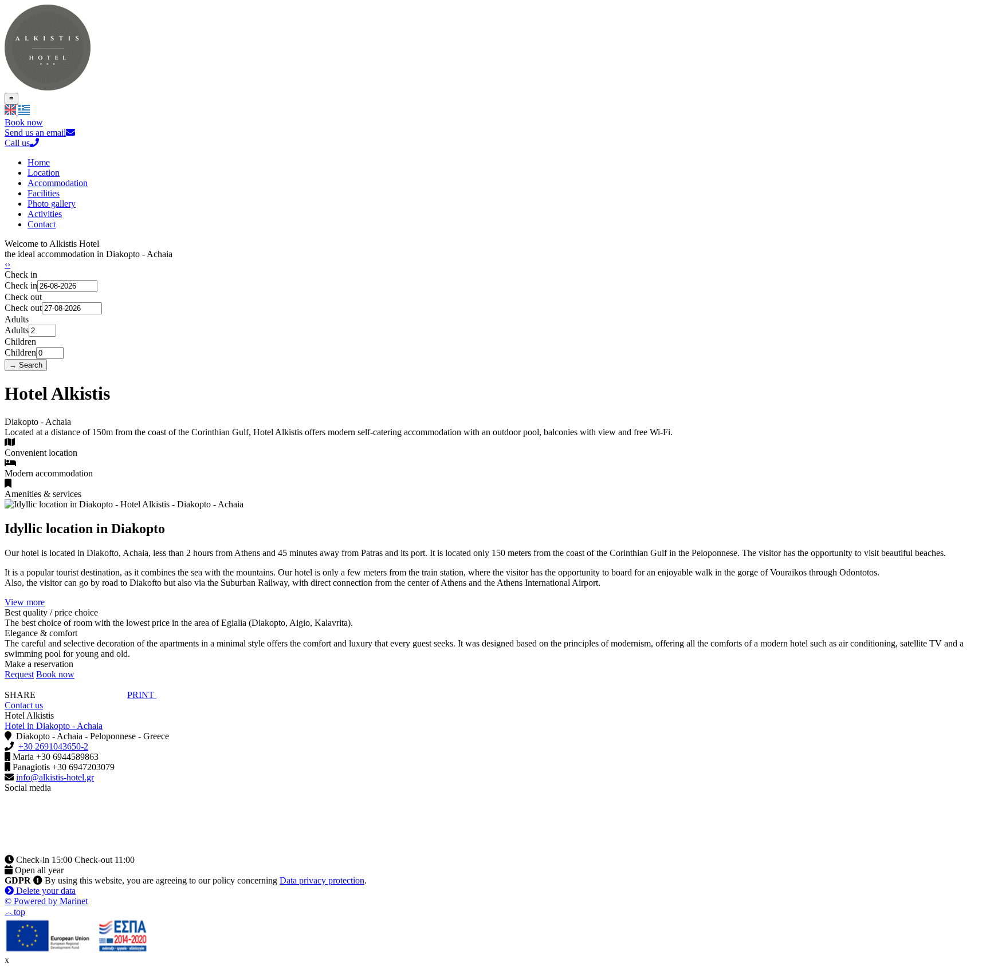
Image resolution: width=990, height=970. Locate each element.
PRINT (141, 695)
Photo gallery (52, 203)
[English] (11, 112)
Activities (45, 214)
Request (19, 674)
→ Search (25, 365)
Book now (24, 122)
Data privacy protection (322, 880)
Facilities (44, 193)
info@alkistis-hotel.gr (55, 777)
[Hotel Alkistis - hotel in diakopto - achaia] (48, 87)
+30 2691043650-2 (53, 746)
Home (39, 162)
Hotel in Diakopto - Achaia (54, 726)
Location (44, 173)
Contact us (24, 705)
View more (25, 602)
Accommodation (58, 183)
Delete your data (45, 891)
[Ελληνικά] (24, 112)
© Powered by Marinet (46, 901)
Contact (42, 224)
